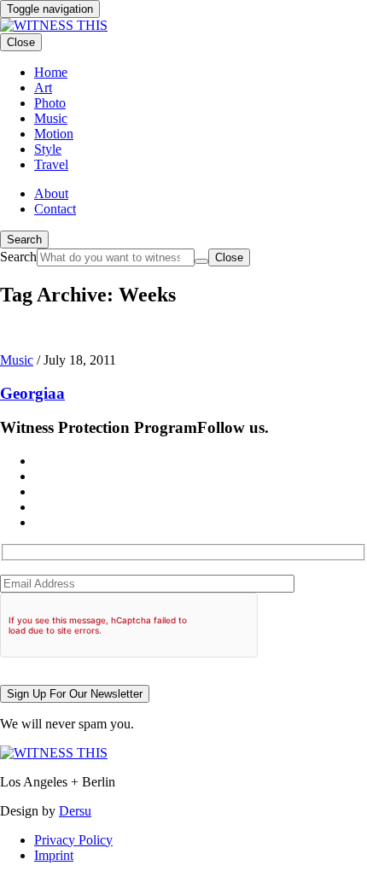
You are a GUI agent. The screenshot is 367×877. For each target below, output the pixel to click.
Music (16, 360)
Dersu (75, 811)
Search (24, 239)
